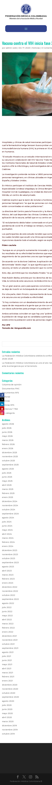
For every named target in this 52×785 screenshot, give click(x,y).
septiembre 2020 (10, 697)
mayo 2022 (7, 615)
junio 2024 (7, 526)
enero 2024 (7, 546)
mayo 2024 (7, 530)
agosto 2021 (8, 652)
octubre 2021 (8, 644)
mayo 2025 (7, 481)
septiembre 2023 (10, 562)
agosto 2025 (8, 469)
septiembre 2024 (10, 513)
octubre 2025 (8, 460)
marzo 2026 (7, 440)
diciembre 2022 (9, 587)
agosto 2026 (8, 424)
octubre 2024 (8, 509)
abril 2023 (7, 571)
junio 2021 (7, 660)
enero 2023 (7, 583)
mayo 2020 (7, 713)
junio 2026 (7, 432)
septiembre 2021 (10, 648)
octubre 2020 (8, 693)
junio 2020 (7, 709)
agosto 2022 (8, 603)
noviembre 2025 (10, 456)
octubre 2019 (8, 734)
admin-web (11, 48)
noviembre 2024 (10, 505)
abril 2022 (7, 619)
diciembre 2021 (9, 636)
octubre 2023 (8, 558)
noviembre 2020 (10, 689)
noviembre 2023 (10, 554)
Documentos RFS (10, 393)
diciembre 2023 (9, 550)
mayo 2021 (7, 664)
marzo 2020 (8, 721)
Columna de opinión (11, 384)
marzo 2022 (7, 623)
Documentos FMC (10, 388)
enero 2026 (7, 448)
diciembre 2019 (9, 725)
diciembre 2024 (9, 501)
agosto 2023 (8, 566)
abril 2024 (7, 534)
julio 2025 (6, 473)
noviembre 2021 (10, 640)
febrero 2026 (8, 444)
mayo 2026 (7, 436)
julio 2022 (6, 607)
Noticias (36, 48)
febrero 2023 (8, 579)
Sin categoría (8, 413)
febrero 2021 (8, 676)
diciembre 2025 (9, 452)
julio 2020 (7, 705)
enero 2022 (7, 632)
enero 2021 (7, 681)
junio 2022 (7, 611)
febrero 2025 (8, 493)
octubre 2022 (8, 595)
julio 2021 (6, 656)
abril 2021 (6, 668)
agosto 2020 (8, 701)
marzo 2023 (7, 575)
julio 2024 (6, 522)
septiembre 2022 (10, 599)
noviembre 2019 (10, 729)
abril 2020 (7, 717)
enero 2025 (7, 497)
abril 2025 (7, 485)
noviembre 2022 (10, 591)
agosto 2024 (8, 517)
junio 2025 (7, 477)
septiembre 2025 (10, 465)
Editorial (6, 397)
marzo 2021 (7, 672)
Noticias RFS (8, 405)
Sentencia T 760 (10, 409)
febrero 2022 (8, 628)
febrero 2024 (8, 542)
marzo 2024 (7, 538)
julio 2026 (6, 428)
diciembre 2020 (9, 685)
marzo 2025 (7, 489)
